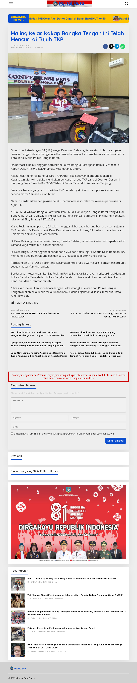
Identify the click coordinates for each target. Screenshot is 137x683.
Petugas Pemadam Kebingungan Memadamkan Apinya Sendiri (61, 628)
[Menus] (11, 4)
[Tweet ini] (111, 46)
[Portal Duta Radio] (69, 3)
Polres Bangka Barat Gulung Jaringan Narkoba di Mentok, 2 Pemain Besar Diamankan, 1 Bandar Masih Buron (76, 613)
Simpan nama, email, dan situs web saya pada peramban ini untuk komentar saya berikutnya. (64, 433)
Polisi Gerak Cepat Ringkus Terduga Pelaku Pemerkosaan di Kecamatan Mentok (71, 578)
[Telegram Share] (116, 46)
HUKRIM (29, 47)
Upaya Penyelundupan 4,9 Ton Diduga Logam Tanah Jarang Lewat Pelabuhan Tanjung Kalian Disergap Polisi (37, 344)
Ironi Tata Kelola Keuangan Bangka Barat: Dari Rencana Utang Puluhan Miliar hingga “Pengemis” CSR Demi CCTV (74, 646)
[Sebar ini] (105, 46)
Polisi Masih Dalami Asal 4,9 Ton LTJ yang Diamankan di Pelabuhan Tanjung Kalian (92, 334)
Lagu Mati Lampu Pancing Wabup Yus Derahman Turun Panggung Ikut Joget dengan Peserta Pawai (39, 354)
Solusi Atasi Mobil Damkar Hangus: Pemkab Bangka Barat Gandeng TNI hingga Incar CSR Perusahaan (95, 344)
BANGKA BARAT (18, 47)
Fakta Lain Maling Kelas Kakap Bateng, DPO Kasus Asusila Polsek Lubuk (98, 313)
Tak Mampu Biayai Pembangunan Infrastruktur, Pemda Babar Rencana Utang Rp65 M (75, 595)
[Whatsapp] (122, 46)
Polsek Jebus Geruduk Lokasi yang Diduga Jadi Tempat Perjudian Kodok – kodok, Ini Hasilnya (96, 354)
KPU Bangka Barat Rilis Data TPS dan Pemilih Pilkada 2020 (35, 313)
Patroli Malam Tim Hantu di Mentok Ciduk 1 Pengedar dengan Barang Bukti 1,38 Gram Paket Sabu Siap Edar (38, 334)
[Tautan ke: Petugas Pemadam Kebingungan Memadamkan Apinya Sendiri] (18, 633)
